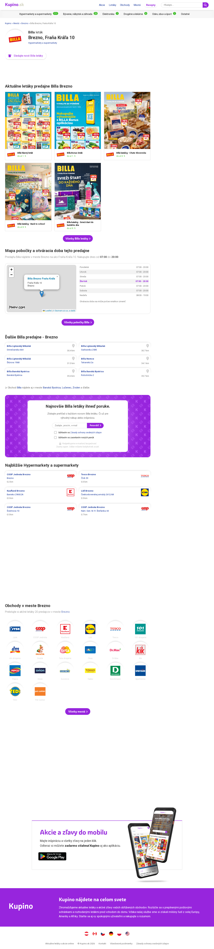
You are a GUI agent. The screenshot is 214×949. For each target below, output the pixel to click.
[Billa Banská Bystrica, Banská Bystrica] (40, 373)
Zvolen (76, 387)
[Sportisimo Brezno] (140, 671)
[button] (25, 56)
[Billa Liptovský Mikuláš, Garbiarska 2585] (114, 348)
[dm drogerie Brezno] (15, 650)
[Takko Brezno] (90, 671)
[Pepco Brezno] (15, 671)
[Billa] (15, 40)
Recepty (150, 5)
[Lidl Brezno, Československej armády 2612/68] (114, 494)
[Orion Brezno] (40, 671)
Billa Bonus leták (78, 126)
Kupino (8, 23)
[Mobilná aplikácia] (52, 857)
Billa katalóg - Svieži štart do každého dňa (78, 197)
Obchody (125, 5)
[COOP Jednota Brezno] (40, 630)
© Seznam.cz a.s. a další (64, 310)
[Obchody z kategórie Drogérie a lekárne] (135, 14)
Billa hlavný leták (28, 126)
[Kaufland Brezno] (65, 630)
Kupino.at (86, 934)
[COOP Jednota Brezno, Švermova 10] (40, 511)
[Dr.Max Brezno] (115, 650)
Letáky (112, 5)
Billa (19, 387)
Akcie (102, 5)
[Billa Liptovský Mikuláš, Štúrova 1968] (40, 360)
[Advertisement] (77, 70)
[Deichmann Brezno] (115, 671)
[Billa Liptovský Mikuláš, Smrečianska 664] (40, 348)
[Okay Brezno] (90, 650)
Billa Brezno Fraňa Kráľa (41, 278)
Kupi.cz (102, 934)
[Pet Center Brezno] (40, 692)
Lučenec (66, 387)
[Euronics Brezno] (65, 671)
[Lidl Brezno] (90, 630)
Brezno (24, 23)
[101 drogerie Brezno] (140, 630)
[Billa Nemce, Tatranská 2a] (114, 360)
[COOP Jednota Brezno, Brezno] (40, 478)
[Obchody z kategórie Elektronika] (111, 14)
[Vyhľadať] (206, 5)
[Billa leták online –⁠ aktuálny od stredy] (12, 154)
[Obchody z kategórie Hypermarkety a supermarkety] (38, 14)
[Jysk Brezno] (15, 630)
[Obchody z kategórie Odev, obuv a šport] (164, 14)
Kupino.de (111, 934)
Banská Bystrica (52, 387)
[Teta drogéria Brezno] (65, 650)
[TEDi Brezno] (15, 692)
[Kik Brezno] (140, 650)
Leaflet (48, 310)
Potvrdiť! (94, 425)
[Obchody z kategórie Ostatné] (185, 14)
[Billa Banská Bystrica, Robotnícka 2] (114, 373)
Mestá (137, 5)
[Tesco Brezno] (115, 630)
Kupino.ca (94, 934)
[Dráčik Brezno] (40, 650)
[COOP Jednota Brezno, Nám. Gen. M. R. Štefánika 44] (114, 511)
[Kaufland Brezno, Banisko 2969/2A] (40, 494)
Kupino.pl (119, 934)
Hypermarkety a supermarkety (42, 43)
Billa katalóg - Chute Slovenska (127, 126)
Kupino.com (127, 934)
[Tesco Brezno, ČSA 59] (114, 478)
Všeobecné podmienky (121, 943)
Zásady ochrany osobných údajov (86, 432)
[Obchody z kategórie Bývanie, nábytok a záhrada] (80, 14)
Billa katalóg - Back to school (28, 197)
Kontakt (102, 943)
